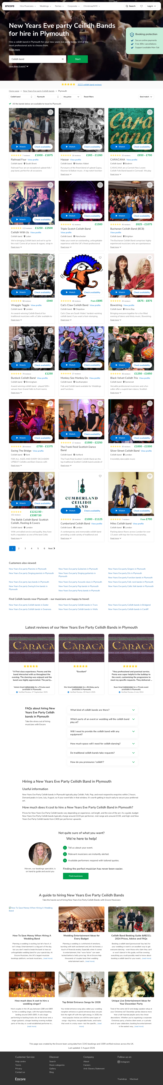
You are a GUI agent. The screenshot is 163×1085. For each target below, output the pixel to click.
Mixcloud (134, 1079)
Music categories (57, 1065)
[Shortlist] (141, 6)
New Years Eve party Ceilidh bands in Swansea (30, 609)
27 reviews (76, 374)
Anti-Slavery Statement (93, 1068)
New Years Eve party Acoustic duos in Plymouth (80, 582)
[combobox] (21, 97)
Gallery (52, 1068)
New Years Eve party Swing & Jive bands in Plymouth (28, 588)
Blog (51, 1072)
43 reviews (126, 301)
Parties (58, 6)
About (86, 1061)
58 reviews (26, 301)
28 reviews (26, 446)
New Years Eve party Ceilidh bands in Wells (78, 609)
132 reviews (16, 515)
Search (132, 6)
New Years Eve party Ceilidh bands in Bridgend (129, 605)
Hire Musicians (26, 6)
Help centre (20, 1061)
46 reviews (76, 301)
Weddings (44, 6)
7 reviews (26, 155)
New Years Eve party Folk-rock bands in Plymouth (130, 582)
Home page (14, 91)
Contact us (20, 1072)
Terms (18, 1065)
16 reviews (76, 155)
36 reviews (126, 374)
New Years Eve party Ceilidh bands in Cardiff (128, 609)
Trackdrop (122, 1079)
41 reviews (76, 224)
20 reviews (126, 155)
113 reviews (27, 228)
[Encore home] (9, 6)
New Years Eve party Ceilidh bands (38, 91)
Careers (86, 1065)
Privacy (18, 1068)
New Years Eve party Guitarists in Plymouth (78, 569)
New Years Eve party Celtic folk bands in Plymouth (131, 586)
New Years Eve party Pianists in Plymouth (27, 569)
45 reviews (126, 224)
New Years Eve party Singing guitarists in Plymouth (77, 575)
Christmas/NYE (91, 6)
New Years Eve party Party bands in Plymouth (79, 590)
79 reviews (26, 374)
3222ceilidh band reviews (90, 84)
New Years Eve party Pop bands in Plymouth (79, 586)
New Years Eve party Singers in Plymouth (127, 569)
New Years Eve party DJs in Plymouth (125, 573)
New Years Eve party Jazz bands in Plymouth (29, 582)
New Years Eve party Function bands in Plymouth (130, 577)
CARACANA (29, 687)
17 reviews (76, 443)
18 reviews (76, 519)
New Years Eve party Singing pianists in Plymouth (31, 573)
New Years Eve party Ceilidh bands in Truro (78, 605)
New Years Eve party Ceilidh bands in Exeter (29, 605)
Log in (150, 6)
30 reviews (126, 446)
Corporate (72, 6)
